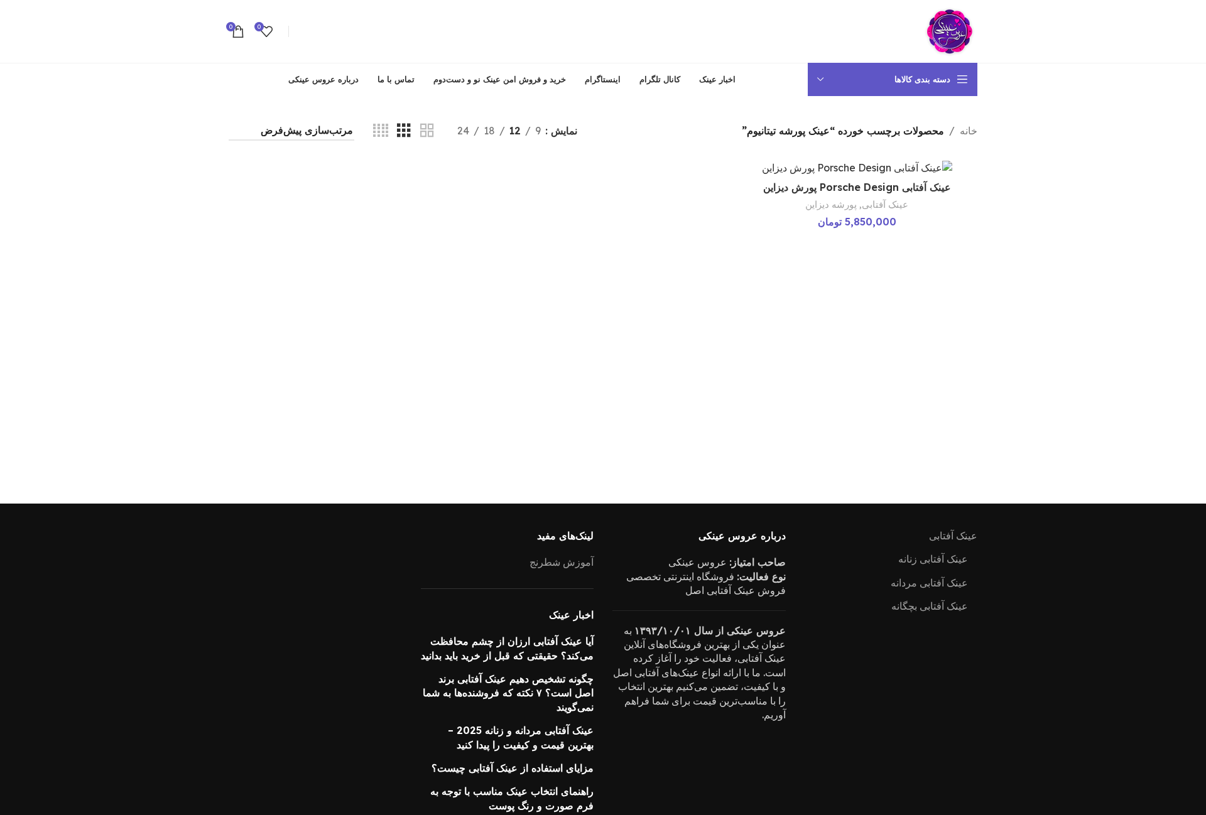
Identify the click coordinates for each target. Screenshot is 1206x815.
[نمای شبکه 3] (404, 131)
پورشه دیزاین (831, 204)
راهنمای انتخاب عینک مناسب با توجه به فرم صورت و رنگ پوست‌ (512, 798)
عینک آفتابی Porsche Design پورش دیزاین (857, 187)
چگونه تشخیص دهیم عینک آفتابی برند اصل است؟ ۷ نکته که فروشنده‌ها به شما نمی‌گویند (508, 692)
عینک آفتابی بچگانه (929, 606)
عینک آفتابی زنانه (933, 559)
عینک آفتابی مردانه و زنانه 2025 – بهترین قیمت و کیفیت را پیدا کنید (521, 737)
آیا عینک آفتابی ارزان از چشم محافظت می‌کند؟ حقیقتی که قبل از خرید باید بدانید (507, 648)
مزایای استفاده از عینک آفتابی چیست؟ (513, 768)
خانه (968, 130)
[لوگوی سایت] (949, 30)
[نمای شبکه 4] (380, 131)
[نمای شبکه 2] (427, 131)
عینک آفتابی (885, 204)
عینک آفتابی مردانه (929, 582)
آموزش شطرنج (562, 562)
